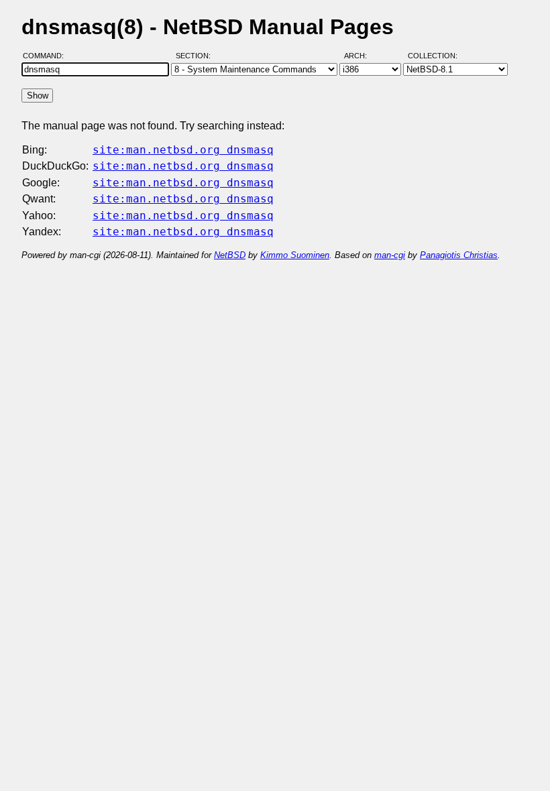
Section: (196, 56)
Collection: (432, 56)
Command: (47, 56)
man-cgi (389, 255)
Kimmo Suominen (294, 255)
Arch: (361, 56)
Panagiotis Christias (459, 255)
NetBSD (229, 255)
